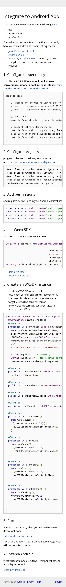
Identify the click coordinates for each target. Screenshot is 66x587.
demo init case (16, 271)
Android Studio (16, 54)
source (59, 581)
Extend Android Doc (14, 569)
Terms (39, 581)
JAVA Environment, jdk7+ (22, 51)
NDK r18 (13, 58)
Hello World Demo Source (17, 536)
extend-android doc (19, 275)
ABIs (54, 24)
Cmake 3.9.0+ (27, 58)
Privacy (30, 581)
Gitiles (20, 581)
